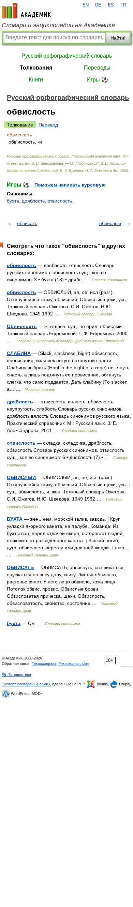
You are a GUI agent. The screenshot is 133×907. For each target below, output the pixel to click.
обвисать (27, 223)
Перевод (48, 125)
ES (111, 5)
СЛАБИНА (19, 353)
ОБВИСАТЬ (20, 567)
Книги (36, 80)
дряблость (33, 201)
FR (123, 5)
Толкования (36, 68)
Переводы (97, 68)
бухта (13, 201)
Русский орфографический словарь (66, 56)
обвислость (21, 265)
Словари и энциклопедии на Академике (58, 25)
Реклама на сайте (73, 663)
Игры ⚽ (97, 80)
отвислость (59, 201)
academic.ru (26, 10)
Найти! (117, 38)
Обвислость (22, 326)
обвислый (110, 223)
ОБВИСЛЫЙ (21, 477)
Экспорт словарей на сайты (26, 684)
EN (86, 5)
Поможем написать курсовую (70, 185)
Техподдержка (44, 663)
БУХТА (15, 519)
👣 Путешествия (16, 674)
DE (98, 5)
